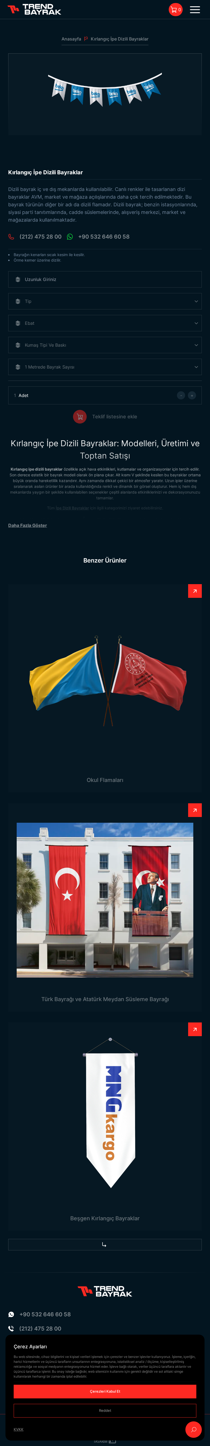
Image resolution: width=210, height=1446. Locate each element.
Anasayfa (71, 39)
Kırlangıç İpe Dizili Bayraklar (119, 39)
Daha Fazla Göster (27, 525)
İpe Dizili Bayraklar (72, 508)
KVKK (19, 1429)
